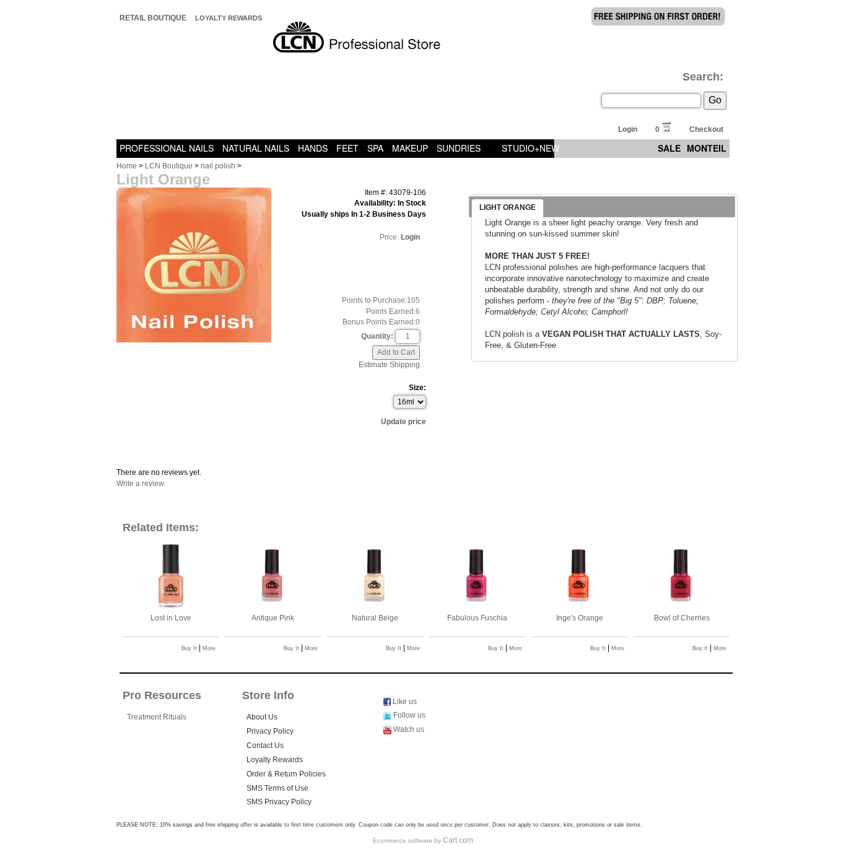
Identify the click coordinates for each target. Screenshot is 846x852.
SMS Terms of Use (277, 788)
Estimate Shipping (389, 364)
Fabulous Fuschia (477, 618)
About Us (261, 717)
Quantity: (377, 336)
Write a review (140, 483)
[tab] (507, 208)
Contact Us (265, 745)
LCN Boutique (169, 166)
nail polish (218, 166)
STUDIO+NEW (530, 148)
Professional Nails (167, 148)
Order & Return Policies (286, 774)
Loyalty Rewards (228, 18)
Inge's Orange (579, 618)
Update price (403, 421)
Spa (375, 148)
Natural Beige (375, 618)
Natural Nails (255, 148)
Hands (313, 148)
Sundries (459, 148)
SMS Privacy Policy (279, 802)
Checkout (706, 129)
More (209, 648)
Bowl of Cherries (682, 618)
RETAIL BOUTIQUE (153, 18)
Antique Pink (272, 618)
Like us (404, 701)
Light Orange (507, 207)
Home (126, 166)
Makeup (410, 148)
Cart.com (458, 840)
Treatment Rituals (156, 717)
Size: (417, 387)
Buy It (189, 648)
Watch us (407, 729)
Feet (347, 148)
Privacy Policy (270, 731)
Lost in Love (170, 618)
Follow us (408, 715)
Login (627, 129)
